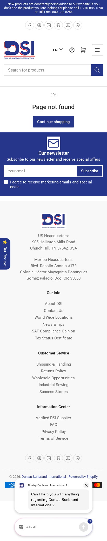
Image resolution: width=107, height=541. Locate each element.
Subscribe (89, 171)
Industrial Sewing (53, 384)
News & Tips (53, 324)
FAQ (53, 424)
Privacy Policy (54, 431)
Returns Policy (53, 371)
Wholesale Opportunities (53, 378)
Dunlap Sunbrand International (44, 477)
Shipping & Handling (53, 364)
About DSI (53, 303)
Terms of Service (53, 438)
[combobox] (53, 70)
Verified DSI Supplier (53, 418)
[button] (56, 184)
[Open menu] (97, 50)
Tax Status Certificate (53, 338)
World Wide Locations (54, 317)
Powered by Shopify (83, 477)
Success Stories (53, 391)
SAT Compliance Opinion (53, 331)
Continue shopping (53, 121)
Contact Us (53, 310)
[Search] (97, 70)
